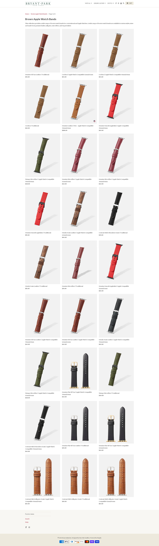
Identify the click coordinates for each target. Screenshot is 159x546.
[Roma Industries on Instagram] (29, 527)
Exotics (111, 3)
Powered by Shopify (95, 538)
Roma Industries (66, 538)
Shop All (88, 3)
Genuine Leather (100, 3)
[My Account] (121, 3)
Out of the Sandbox (84, 538)
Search (27, 519)
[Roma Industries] (38, 3)
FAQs (26, 522)
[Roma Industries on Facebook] (26, 527)
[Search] (123, 3)
